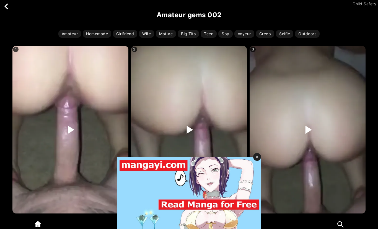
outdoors (307, 33)
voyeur (244, 33)
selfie (284, 33)
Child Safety (364, 4)
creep (265, 33)
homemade (97, 33)
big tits (188, 33)
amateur (70, 33)
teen (208, 33)
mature (166, 33)
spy (225, 33)
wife (146, 33)
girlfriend (125, 33)
